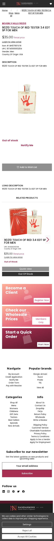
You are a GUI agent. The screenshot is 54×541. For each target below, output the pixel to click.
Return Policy (40, 414)
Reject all (27, 530)
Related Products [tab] (27, 197)
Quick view (26, 269)
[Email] (8, 180)
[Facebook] (3, 180)
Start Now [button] (43, 344)
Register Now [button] (42, 300)
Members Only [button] (41, 320)
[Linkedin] (22, 180)
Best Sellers (13, 420)
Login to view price (11, 42)
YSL (40, 382)
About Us (40, 402)
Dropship (40, 408)
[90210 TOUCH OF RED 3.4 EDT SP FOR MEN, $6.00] (26, 222)
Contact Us (40, 405)
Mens (13, 405)
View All (40, 387)
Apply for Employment (40, 442)
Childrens (14, 411)
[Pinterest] (27, 180)
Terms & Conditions (40, 436)
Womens (14, 408)
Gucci (40, 377)
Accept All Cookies (27, 536)
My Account (13, 374)
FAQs (40, 411)
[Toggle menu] (4, 4)
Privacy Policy (40, 433)
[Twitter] (18, 180)
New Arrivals (13, 426)
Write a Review (40, 420)
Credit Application (13, 377)
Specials (14, 423)
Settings (27, 524)
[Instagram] (8, 491)
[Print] (13, 180)
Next (48, 239)
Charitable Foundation (40, 430)
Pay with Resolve (14, 385)
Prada (40, 380)
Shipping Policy (40, 425)
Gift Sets (14, 414)
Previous (3, 239)
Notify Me (27, 145)
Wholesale (40, 417)
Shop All (13, 402)
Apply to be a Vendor (40, 439)
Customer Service (40, 428)
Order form (14, 382)
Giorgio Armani (40, 374)
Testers (13, 417)
